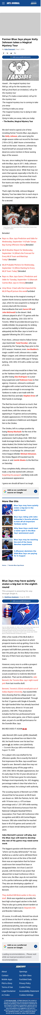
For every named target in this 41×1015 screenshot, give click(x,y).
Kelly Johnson (11, 136)
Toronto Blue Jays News (16, 565)
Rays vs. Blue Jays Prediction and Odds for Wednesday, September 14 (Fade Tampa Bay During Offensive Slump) (19, 241)
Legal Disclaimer (9, 991)
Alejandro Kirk (30, 908)
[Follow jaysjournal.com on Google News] (35, 491)
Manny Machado (14, 432)
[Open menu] (3, 3)
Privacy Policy (25, 983)
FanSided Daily (25, 979)
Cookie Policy (24, 987)
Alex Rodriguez (20, 377)
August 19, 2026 (8, 750)
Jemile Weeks (20, 460)
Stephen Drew (29, 396)
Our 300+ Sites (25, 975)
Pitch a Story (7, 983)
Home (4, 565)
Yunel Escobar (22, 343)
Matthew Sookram (12, 597)
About (4, 971)
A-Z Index (6, 995)
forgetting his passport (11, 475)
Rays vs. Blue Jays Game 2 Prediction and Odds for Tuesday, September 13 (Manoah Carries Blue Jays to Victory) (19, 279)
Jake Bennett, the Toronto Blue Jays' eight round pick (20, 680)
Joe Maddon (32, 349)
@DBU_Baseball (29, 735)
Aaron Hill (27, 309)
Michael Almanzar (28, 454)
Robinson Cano (26, 380)
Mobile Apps (7, 979)
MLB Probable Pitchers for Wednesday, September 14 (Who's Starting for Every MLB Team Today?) (18, 268)
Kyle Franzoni (10, 49)
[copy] (14, 53)
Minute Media (12, 1000)
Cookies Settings (26, 995)
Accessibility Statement (29, 991)
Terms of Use (7, 987)
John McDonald (8, 312)
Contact (5, 975)
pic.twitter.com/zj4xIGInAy (22, 744)
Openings (23, 971)
